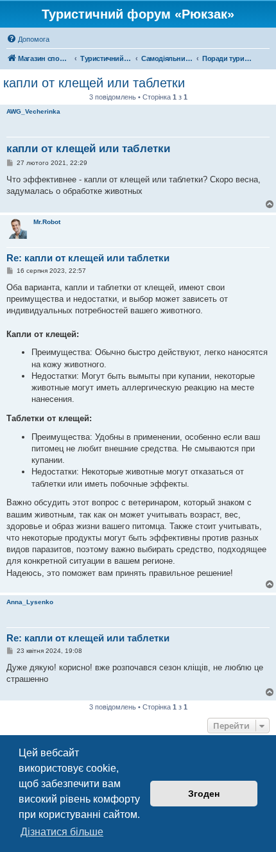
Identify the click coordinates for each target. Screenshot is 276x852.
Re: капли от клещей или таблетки (87, 257)
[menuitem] (27, 39)
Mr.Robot (46, 221)
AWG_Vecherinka (33, 111)
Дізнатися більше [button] (62, 831)
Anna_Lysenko (29, 601)
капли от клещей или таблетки (94, 83)
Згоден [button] (204, 793)
